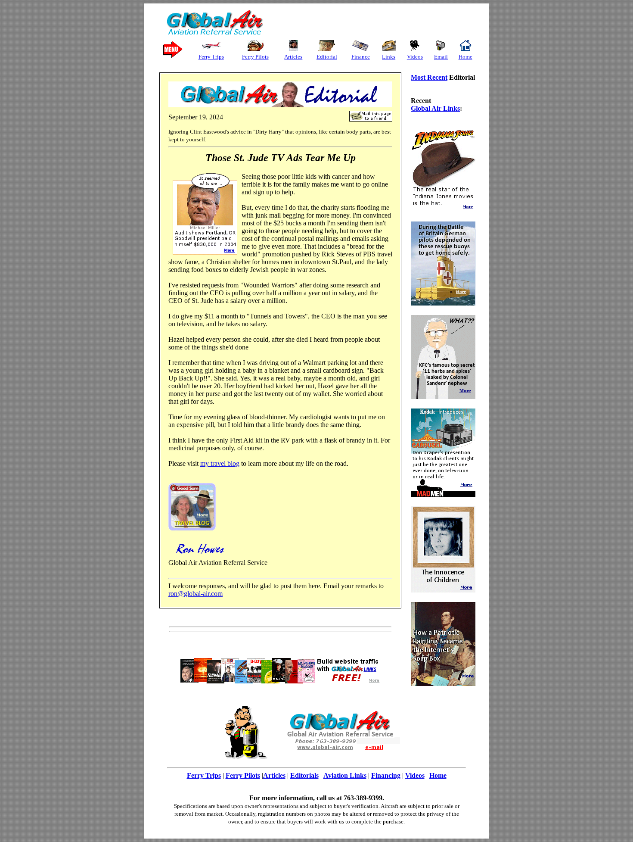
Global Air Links (435, 108)
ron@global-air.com (195, 593)
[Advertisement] (368, 23)
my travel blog (219, 463)
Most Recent (429, 77)
